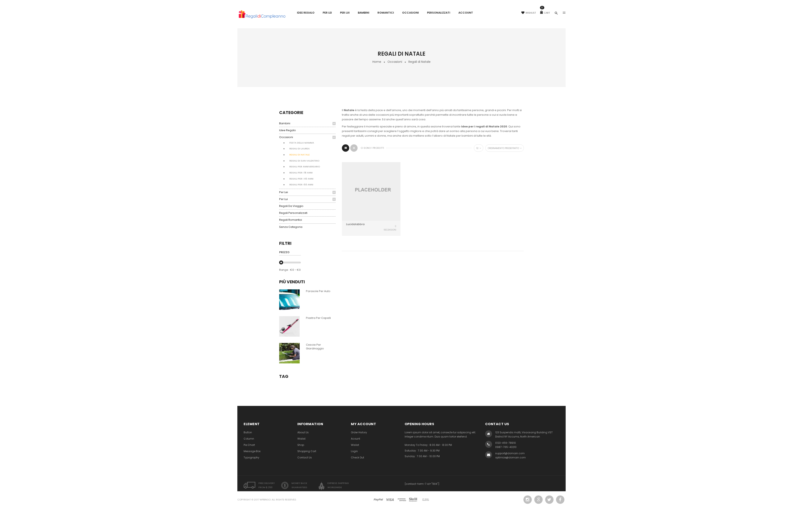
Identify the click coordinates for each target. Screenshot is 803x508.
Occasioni (394, 62)
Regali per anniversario (304, 166)
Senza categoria (290, 227)
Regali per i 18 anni (301, 172)
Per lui (283, 199)
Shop (300, 445)
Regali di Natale (299, 154)
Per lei (283, 192)
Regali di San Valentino (304, 160)
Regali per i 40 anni (301, 178)
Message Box (252, 451)
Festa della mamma (301, 142)
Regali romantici (290, 220)
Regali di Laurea (299, 148)
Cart (545, 12)
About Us (303, 432)
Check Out (357, 457)
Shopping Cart (306, 451)
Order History (359, 432)
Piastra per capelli (318, 318)
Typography (251, 457)
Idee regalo (287, 130)
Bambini (284, 123)
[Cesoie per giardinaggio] (289, 353)
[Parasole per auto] (289, 299)
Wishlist (531, 12)
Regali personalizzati (293, 213)
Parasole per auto (318, 291)
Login (354, 451)
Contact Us (304, 457)
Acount (355, 438)
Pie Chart (249, 445)
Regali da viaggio (291, 206)
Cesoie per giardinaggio (315, 346)
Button (248, 432)
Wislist (301, 438)
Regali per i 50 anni (301, 184)
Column (249, 438)
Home (376, 62)
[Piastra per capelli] (289, 326)
